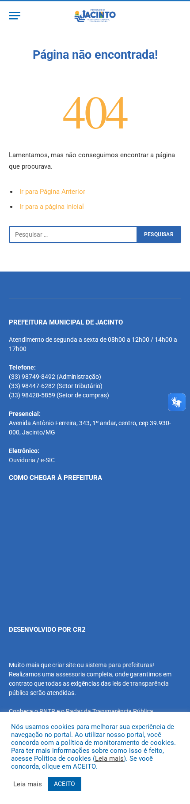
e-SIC (48, 460)
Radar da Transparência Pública (109, 711)
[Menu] (14, 16)
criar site (64, 664)
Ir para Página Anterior (52, 192)
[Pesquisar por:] (73, 234)
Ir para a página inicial (51, 207)
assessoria (70, 674)
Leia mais (109, 758)
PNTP (47, 711)
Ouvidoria (22, 460)
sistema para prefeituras (118, 664)
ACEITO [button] (64, 783)
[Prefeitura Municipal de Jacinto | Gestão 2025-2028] (95, 15)
